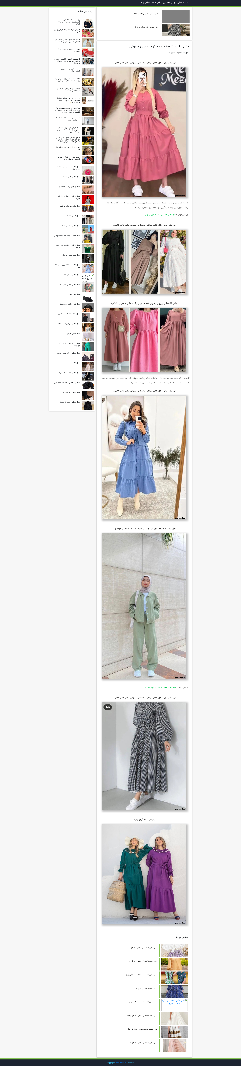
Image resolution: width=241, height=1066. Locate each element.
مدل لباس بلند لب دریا (71, 226)
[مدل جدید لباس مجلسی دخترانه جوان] (174, 1032)
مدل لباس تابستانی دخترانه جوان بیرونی (160, 214)
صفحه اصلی (182, 2)
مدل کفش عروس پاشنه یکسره (146, 13)
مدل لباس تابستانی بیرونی (147, 988)
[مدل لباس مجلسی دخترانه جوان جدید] (174, 1018)
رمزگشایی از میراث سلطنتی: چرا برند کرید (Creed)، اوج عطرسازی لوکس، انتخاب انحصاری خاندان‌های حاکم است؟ (67, 111)
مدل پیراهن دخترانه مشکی (69, 402)
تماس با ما (145, 2)
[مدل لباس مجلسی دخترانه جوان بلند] (174, 1045)
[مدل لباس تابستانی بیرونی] (174, 991)
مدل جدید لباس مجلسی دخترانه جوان (142, 1029)
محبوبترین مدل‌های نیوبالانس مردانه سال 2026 (68, 89)
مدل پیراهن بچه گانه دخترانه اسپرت (69, 197)
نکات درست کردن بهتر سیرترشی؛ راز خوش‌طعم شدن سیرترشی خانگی (67, 81)
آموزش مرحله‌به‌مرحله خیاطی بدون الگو (67, 31)
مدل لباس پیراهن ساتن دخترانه (68, 324)
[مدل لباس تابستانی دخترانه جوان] (174, 950)
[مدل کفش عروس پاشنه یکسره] (176, 16)
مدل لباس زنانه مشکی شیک (69, 373)
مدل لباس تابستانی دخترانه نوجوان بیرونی (141, 974)
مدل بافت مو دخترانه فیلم (70, 206)
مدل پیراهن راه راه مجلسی (69, 186)
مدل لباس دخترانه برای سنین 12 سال (67, 266)
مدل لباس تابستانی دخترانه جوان (144, 947)
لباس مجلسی (169, 2)
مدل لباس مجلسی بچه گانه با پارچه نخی (68, 168)
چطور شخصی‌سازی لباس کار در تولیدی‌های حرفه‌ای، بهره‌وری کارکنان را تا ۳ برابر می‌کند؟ (68, 139)
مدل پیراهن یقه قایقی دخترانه (146, 27)
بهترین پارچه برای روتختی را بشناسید (69, 50)
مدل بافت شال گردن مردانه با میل (67, 383)
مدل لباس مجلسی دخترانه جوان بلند (143, 1042)
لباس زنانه (156, 2)
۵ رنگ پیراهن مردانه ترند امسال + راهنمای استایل (67, 119)
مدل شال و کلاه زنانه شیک (69, 304)
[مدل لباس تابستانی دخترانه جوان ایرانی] (174, 964)
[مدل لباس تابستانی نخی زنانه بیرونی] (174, 1005)
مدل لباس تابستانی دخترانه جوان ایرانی (142, 961)
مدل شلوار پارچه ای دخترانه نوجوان (69, 344)
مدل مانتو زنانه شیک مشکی (69, 314)
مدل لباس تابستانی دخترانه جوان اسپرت (160, 687)
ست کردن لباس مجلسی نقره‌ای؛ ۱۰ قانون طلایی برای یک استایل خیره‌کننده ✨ (67, 100)
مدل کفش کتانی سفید (71, 392)
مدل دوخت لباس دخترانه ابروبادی (67, 235)
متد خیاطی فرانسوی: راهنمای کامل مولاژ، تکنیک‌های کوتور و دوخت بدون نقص (68, 130)
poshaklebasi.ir (121, 1062)
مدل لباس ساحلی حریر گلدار (69, 284)
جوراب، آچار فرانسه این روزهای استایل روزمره (68, 70)
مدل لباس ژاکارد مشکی (71, 177)
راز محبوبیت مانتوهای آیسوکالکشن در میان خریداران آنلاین (68, 22)
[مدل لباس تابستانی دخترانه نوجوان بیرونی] (174, 977)
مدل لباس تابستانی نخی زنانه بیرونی (143, 1001)
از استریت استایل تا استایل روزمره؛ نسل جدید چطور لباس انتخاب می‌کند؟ (67, 61)
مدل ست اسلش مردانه (71, 255)
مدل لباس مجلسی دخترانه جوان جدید (142, 1015)
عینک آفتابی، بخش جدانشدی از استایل (68, 148)
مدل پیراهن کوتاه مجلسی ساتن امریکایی (67, 246)
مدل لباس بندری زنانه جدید (69, 275)
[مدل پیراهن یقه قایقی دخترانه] (176, 30)
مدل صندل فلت (74, 294)
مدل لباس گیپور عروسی (71, 363)
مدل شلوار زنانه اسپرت (71, 216)
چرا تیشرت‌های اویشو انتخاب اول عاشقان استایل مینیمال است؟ (67, 40)
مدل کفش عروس (73, 334)
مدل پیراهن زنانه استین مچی (68, 353)
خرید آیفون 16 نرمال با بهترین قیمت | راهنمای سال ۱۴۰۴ (68, 158)
